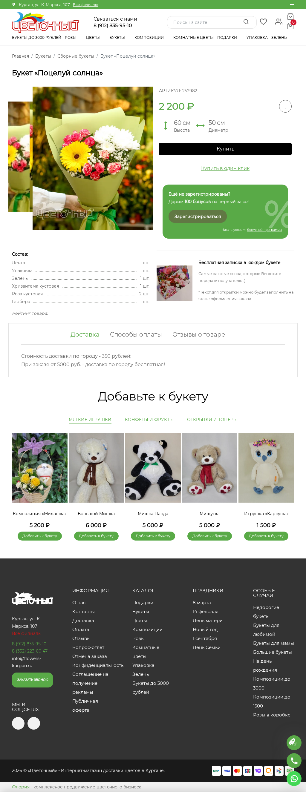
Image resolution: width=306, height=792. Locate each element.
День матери (208, 620)
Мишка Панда (153, 513)
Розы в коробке (271, 715)
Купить (225, 149)
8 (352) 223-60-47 (30, 651)
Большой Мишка (96, 513)
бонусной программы (264, 230)
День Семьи (207, 647)
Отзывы (81, 638)
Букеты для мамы (273, 643)
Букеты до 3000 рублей (36, 37)
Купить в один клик (225, 168)
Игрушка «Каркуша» (266, 513)
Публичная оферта (85, 705)
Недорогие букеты (266, 611)
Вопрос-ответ (88, 647)
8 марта (202, 602)
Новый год (205, 629)
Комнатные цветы (193, 37)
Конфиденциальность (92, 665)
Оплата (80, 629)
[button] (286, 477)
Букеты (117, 37)
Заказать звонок (32, 680)
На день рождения (265, 665)
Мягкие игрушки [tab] (90, 419)
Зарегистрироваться (198, 216)
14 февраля (205, 611)
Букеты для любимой (266, 629)
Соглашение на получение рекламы (90, 683)
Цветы (93, 37)
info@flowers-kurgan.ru (26, 662)
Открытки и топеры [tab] (212, 419)
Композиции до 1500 (271, 701)
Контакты (83, 611)
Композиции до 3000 (271, 683)
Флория (21, 787)
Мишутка (210, 513)
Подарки (227, 37)
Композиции (149, 37)
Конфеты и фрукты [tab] (149, 419)
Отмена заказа (89, 656)
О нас (78, 602)
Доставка (85, 334)
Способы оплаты (136, 334)
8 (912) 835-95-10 (113, 25)
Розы (71, 37)
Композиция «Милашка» (40, 513)
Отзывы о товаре (198, 334)
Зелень (279, 37)
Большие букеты (272, 652)
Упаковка (257, 37)
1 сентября (205, 638)
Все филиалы (85, 4)
